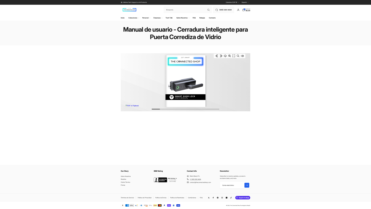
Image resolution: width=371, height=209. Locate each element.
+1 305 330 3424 (195, 179)
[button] (246, 9)
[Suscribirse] (246, 185)
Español (244, 2)
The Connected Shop (235, 205)
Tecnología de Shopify (245, 205)
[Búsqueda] (208, 10)
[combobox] (188, 9)
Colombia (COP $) (231, 2)
